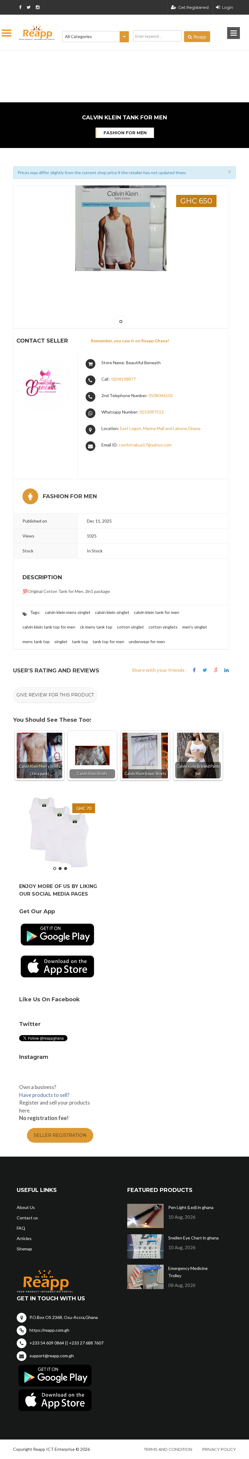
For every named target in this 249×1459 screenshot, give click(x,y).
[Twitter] (205, 670)
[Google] (215, 670)
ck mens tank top (96, 626)
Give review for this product (55, 695)
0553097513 (151, 411)
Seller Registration (60, 1135)
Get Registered (193, 7)
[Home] (37, 33)
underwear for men (147, 641)
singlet (60, 641)
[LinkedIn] (226, 670)
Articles (24, 1238)
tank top (80, 641)
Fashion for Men (125, 133)
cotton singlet (130, 626)
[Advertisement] (94, 57)
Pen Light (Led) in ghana (190, 1207)
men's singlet (194, 626)
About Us (26, 1207)
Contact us (27, 1217)
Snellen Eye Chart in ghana (193, 1237)
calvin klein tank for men (156, 612)
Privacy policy (219, 1449)
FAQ (21, 1228)
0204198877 (123, 379)
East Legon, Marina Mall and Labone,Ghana (160, 428)
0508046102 (160, 395)
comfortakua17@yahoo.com (145, 444)
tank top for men (108, 641)
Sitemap (24, 1248)
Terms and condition (168, 1449)
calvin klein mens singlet (67, 612)
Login (227, 7)
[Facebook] (194, 670)
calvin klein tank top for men (48, 626)
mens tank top (36, 641)
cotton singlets (163, 626)
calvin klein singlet (112, 612)
